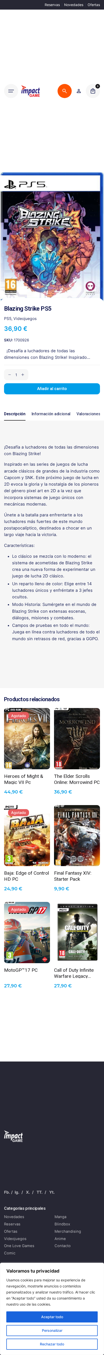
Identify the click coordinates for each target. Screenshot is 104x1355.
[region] (52, 1309)
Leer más (27, 761)
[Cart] (93, 91)
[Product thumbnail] (27, 738)
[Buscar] (65, 91)
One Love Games (19, 1246)
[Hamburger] (11, 91)
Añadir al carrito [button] (77, 761)
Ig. (17, 1192)
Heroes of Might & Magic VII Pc (23, 778)
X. (28, 1192)
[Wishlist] (79, 91)
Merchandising (68, 1231)
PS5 (7, 318)
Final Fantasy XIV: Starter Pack (72, 875)
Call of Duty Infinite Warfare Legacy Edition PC (74, 972)
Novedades (73, 5)
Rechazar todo (52, 1344)
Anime (60, 1238)
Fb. (7, 1192)
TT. (40, 1192)
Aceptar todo (52, 1317)
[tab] (14, 420)
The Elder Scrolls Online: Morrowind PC (77, 778)
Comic (9, 1253)
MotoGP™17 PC (21, 970)
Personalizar (52, 1330)
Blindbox (62, 1224)
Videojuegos (25, 318)
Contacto (63, 1246)
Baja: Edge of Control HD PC (26, 875)
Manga (60, 1217)
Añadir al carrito (52, 389)
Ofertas (94, 5)
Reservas (52, 5)
